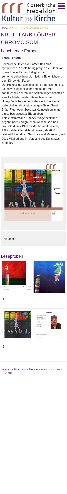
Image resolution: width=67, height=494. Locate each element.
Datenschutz (21, 369)
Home (4, 27)
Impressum (7, 369)
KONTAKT (7, 373)
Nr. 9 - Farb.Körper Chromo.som (30, 27)
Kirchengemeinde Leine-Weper (46, 369)
